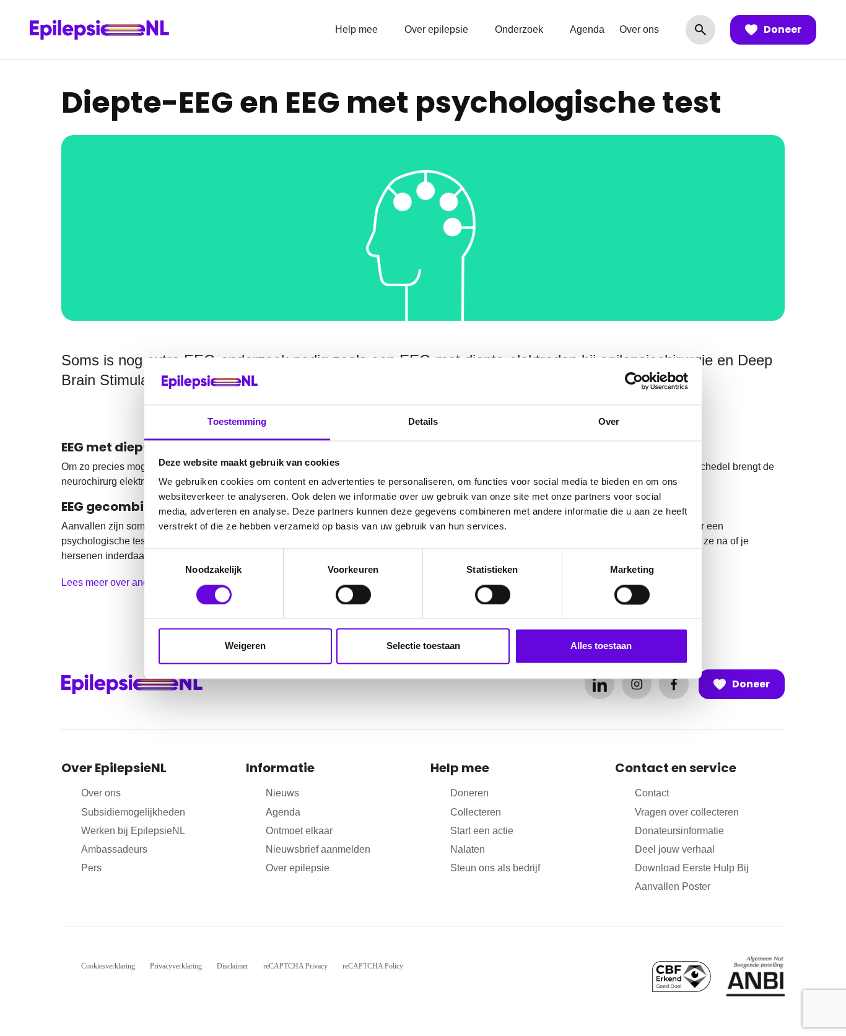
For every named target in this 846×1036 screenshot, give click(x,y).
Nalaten (467, 849)
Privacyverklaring (176, 966)
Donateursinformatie (679, 830)
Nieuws (282, 793)
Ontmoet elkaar (299, 830)
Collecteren (475, 812)
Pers (91, 868)
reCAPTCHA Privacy (295, 966)
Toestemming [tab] (236, 422)
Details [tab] (423, 422)
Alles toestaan (601, 646)
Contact (652, 793)
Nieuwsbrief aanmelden (318, 849)
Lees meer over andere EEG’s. (128, 582)
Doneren (469, 793)
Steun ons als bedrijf (495, 868)
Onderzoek (519, 29)
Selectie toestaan (423, 646)
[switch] (353, 594)
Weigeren (245, 646)
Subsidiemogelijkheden (133, 812)
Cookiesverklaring (108, 966)
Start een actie (481, 830)
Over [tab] (608, 422)
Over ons (639, 29)
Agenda (587, 29)
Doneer (782, 29)
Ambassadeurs (114, 849)
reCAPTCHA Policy (372, 966)
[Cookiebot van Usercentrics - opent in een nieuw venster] (634, 381)
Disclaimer (232, 966)
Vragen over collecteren (687, 812)
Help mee (356, 29)
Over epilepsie (436, 29)
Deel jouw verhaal (675, 849)
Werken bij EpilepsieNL (133, 830)
